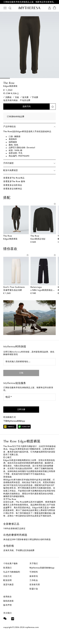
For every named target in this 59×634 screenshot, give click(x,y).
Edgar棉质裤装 (10, 239)
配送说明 (7, 580)
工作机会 (34, 580)
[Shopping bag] (54, 7)
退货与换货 (8, 585)
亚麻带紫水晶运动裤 (12, 290)
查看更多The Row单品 (13, 178)
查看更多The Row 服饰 (14, 182)
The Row (9, 83)
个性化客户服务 (10, 564)
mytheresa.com (32, 627)
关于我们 (34, 564)
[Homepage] (29, 7)
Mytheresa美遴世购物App (42, 568)
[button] (26, 106)
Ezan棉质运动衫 (38, 239)
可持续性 (34, 572)
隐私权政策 (8, 601)
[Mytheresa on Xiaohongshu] (12, 619)
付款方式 (7, 576)
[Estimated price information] (18, 93)
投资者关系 (35, 585)
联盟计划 (34, 589)
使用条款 (7, 597)
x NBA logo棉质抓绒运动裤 (44, 290)
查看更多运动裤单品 (12, 189)
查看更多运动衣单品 (12, 185)
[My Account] (49, 7)
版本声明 (7, 605)
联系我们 (7, 568)
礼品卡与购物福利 (11, 572)
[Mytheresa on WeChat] (5, 618)
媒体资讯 (34, 576)
